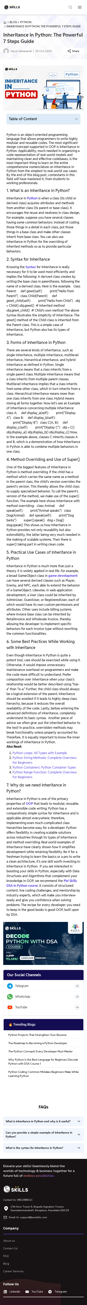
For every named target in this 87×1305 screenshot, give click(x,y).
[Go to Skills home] (12, 7)
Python (32, 198)
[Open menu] (80, 7)
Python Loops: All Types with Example (40, 753)
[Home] (17, 1189)
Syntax (30, 267)
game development (62, 576)
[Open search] (70, 7)
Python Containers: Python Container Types (44, 767)
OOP (29, 804)
